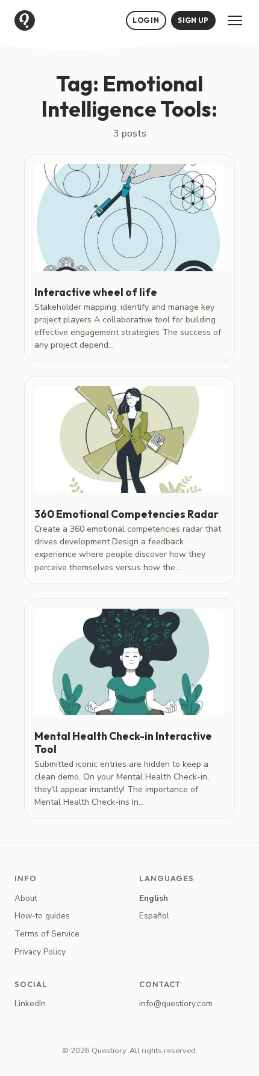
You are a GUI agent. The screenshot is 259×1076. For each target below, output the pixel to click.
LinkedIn (30, 1003)
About (25, 898)
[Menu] (235, 20)
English (153, 898)
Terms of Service (47, 933)
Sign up (193, 20)
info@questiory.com (176, 1003)
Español (154, 915)
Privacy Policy (40, 952)
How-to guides (42, 915)
